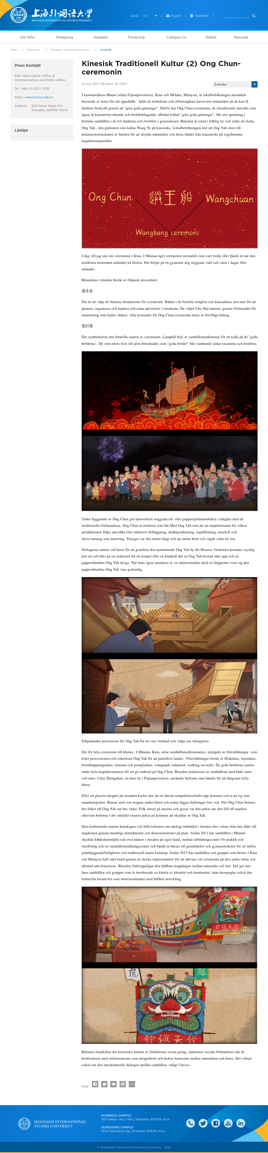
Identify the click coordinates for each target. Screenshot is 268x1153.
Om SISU (27, 37)
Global (211, 37)
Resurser (241, 37)
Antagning (64, 37)
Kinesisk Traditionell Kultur (70, 49)
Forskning (136, 37)
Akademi (101, 37)
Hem (13, 49)
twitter (203, 1123)
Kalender (202, 15)
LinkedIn (240, 1123)
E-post (176, 15)
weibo (228, 1123)
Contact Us (190, 1123)
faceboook (215, 1123)
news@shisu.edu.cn (39, 97)
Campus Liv (176, 37)
